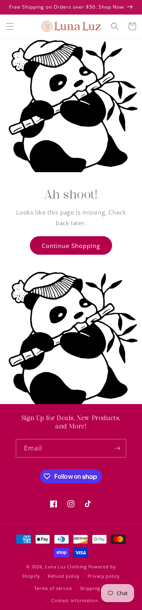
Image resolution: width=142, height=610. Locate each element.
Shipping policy (98, 588)
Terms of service (53, 588)
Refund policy (64, 576)
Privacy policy (104, 576)
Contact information (74, 600)
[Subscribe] (117, 448)
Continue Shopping (71, 246)
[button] (10, 26)
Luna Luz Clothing (66, 567)
